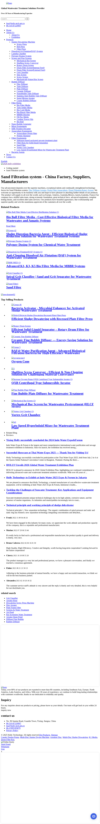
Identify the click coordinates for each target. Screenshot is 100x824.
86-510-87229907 (13, 723)
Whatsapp (5, 747)
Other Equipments (18, 138)
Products (9, 39)
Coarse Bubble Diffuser (26, 100)
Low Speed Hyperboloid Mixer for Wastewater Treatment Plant (43, 150)
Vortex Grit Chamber (25, 147)
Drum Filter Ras (7, 739)
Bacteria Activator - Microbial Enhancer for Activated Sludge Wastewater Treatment (48, 309)
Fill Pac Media (23, 117)
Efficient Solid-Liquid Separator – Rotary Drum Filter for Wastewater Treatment (50, 331)
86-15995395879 (13, 728)
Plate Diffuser (22, 89)
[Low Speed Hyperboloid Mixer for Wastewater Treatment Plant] (13, 422)
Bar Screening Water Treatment (19, 615)
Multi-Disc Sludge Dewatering (75, 737)
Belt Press (21, 46)
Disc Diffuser (22, 84)
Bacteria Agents (17, 152)
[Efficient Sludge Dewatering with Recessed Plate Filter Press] (38, 315)
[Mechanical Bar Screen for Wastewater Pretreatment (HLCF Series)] (23, 401)
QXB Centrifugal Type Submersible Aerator (41, 382)
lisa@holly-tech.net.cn (15, 726)
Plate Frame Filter (13, 607)
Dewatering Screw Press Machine (20, 603)
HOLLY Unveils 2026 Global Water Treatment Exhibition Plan (40, 465)
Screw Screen (22, 77)
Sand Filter (21, 145)
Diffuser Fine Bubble (15, 619)
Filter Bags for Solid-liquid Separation (32, 143)
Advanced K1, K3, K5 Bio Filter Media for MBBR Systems (45, 266)
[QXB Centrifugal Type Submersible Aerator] (42, 379)
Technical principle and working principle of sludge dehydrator (40, 505)
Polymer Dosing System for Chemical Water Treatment (43, 244)
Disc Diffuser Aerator (37, 190)
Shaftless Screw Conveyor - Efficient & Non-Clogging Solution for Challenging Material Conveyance (47, 373)
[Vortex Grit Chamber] (22, 411)
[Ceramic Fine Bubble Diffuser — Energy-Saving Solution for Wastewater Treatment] (24, 336)
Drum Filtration (74, 190)
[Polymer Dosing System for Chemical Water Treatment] (18, 241)
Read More (10, 226)
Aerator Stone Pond (14, 617)
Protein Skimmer (23, 136)
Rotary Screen (87, 190)
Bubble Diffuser (18, 82)
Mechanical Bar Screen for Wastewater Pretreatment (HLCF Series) (52, 405)
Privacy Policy (12, 730)
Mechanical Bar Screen (26, 61)
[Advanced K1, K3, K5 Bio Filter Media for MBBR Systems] (13, 262)
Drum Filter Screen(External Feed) (31, 70)
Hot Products (44, 735)
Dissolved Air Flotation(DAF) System (27, 51)
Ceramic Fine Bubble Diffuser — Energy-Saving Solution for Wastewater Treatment (52, 341)
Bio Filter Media (23, 105)
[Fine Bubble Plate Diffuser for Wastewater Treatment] (23, 390)
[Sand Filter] (12, 284)
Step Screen (21, 75)
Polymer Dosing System (21, 56)
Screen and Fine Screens (21, 58)
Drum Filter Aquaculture (57, 190)
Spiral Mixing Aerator (26, 98)
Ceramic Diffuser (24, 91)
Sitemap (54, 735)
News (8, 154)
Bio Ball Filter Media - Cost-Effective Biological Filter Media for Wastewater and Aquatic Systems (49, 218)
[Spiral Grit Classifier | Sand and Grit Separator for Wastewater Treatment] (14, 273)
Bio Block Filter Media (26, 112)
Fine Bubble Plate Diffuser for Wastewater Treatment (47, 393)
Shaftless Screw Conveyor (27, 63)
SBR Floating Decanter (21, 129)
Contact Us (10, 157)
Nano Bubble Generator (21, 124)
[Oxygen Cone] (18, 358)
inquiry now (6, 710)
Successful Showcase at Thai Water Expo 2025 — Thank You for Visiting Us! (47, 452)
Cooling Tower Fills (25, 119)
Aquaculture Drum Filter (27, 133)
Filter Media (16, 103)
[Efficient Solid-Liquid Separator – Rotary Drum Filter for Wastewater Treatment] (21, 326)
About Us (10, 32)
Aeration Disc (56, 737)
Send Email (6, 744)
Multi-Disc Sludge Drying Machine (34, 737)
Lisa (3, 749)
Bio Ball (20, 122)
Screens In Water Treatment (17, 610)
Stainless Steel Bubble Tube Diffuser (32, 96)
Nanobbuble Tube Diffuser (28, 93)
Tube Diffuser (22, 86)
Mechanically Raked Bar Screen (30, 79)
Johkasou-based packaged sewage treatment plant (37, 140)
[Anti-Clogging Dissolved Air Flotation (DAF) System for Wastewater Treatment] (24, 252)
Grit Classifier (22, 72)
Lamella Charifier (18, 54)
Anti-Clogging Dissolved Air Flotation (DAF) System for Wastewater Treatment (43, 256)
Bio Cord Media (23, 110)
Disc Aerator (11, 605)
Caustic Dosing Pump (10, 737)
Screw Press (22, 44)
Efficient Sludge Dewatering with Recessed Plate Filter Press (52, 319)
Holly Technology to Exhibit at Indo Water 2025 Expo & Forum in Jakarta (46, 477)
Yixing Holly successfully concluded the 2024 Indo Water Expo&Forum (44, 440)
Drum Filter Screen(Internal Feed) (31, 68)
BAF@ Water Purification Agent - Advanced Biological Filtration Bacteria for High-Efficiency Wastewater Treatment (48, 353)
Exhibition (15, 37)
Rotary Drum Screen (25, 65)
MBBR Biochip (23, 115)
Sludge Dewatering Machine (23, 42)
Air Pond (10, 612)
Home (8, 30)
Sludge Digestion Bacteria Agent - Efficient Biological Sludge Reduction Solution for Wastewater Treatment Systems (47, 235)
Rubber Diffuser (13, 622)
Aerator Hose (11, 600)
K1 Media (93, 737)
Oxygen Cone (20, 361)
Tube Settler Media (24, 107)
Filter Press (21, 49)
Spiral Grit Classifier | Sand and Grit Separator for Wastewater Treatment (49, 278)
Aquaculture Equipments (21, 131)
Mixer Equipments (19, 126)
